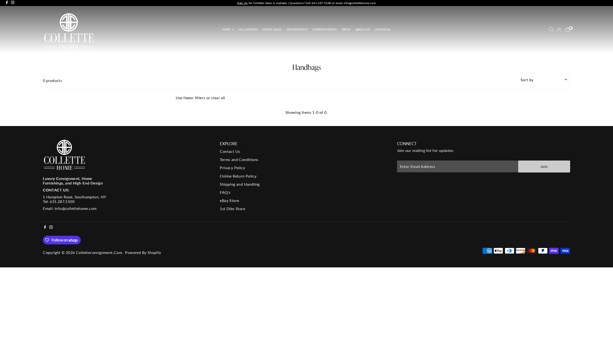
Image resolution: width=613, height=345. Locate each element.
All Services (248, 29)
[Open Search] (551, 29)
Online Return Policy (238, 176)
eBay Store (229, 200)
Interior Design (324, 29)
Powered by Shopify (143, 252)
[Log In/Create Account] (559, 29)
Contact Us (230, 151)
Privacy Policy (232, 167)
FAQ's (225, 192)
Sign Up (242, 3)
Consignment (297, 29)
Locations (383, 29)
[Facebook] (7, 3)
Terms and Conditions (239, 159)
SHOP (226, 29)
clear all (218, 97)
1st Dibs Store (232, 208)
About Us (362, 29)
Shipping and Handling (240, 184)
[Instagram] (13, 3)
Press (346, 29)
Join (544, 166)
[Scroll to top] (603, 332)
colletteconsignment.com (99, 252)
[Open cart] (567, 29)
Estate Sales (271, 29)
